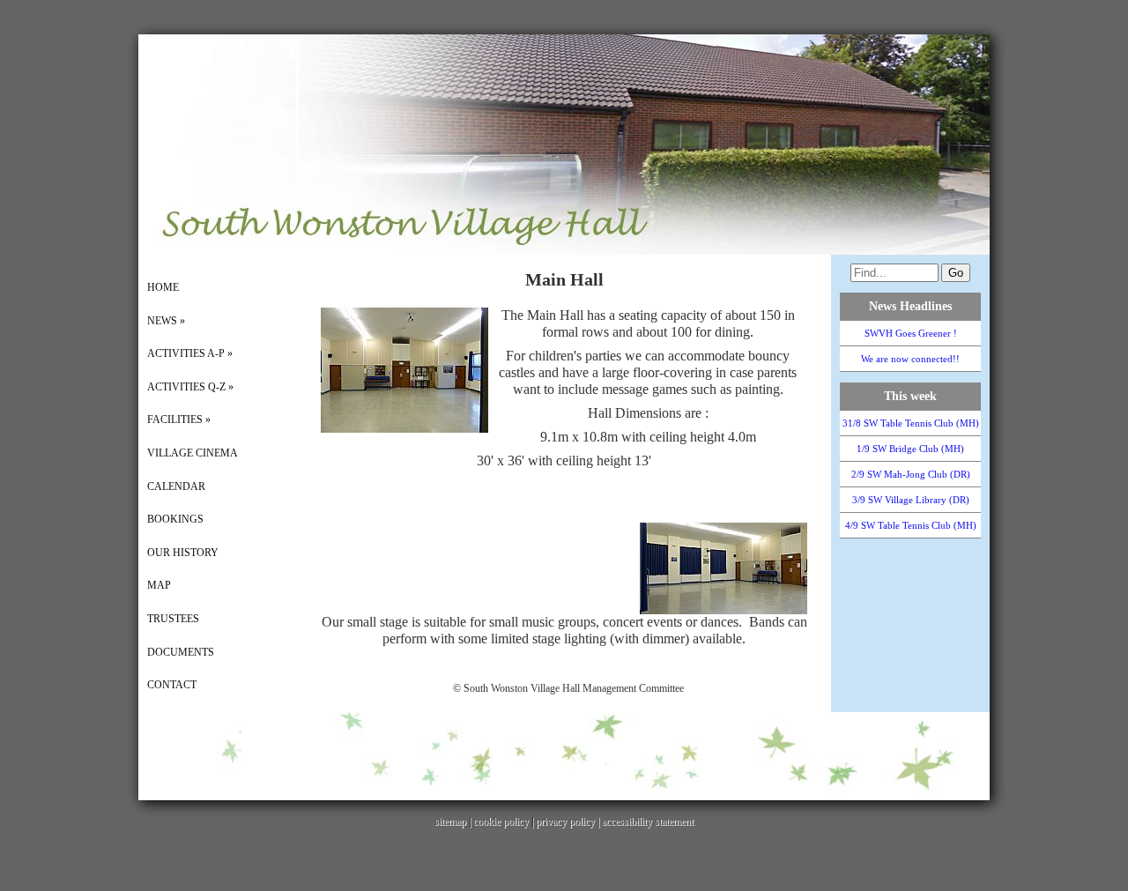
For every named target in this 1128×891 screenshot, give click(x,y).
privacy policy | (569, 821)
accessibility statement (648, 821)
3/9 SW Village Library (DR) (910, 499)
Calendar (176, 486)
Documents (180, 652)
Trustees (173, 619)
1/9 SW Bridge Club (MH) (910, 448)
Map (159, 585)
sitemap (450, 821)
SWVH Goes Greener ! (911, 333)
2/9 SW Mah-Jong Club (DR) (910, 474)
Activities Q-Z (190, 387)
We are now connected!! (910, 358)
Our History (183, 552)
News (166, 321)
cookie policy (501, 821)
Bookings (175, 519)
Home (163, 287)
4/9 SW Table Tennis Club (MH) (910, 525)
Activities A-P (190, 353)
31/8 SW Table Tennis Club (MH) (910, 423)
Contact (172, 685)
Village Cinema (192, 453)
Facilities (179, 419)
